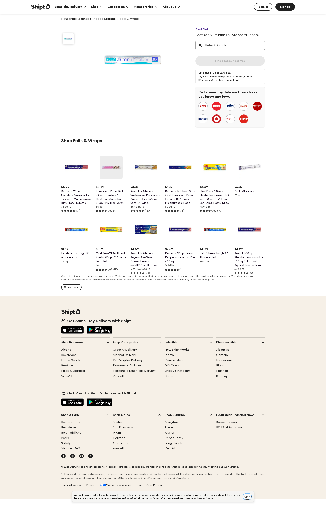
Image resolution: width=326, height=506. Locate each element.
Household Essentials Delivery (134, 370)
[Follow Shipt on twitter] (90, 456)
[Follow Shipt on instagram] (72, 456)
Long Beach (173, 443)
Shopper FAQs (71, 448)
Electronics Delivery (127, 365)
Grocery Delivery (125, 349)
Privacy (91, 485)
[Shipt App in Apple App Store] (72, 330)
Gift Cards (172, 365)
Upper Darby (174, 437)
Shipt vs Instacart (177, 370)
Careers (222, 354)
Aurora (169, 427)
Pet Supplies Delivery (128, 360)
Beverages (68, 354)
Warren (170, 432)
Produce (67, 365)
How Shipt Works (177, 349)
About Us (222, 349)
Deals (169, 376)
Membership (174, 360)
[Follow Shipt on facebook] (63, 456)
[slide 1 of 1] (68, 38)
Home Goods (70, 360)
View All (66, 376)
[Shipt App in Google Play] (99, 330)
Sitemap (222, 376)
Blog (219, 365)
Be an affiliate (71, 432)
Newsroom (224, 360)
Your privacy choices (119, 485)
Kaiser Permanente (229, 422)
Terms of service (71, 485)
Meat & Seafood (73, 370)
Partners (222, 370)
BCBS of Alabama (229, 427)
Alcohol (66, 349)
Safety (66, 443)
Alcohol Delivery (124, 354)
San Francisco (123, 427)
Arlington (171, 422)
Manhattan (121, 443)
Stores (169, 354)
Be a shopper (70, 422)
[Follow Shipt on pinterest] (81, 456)
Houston (119, 437)
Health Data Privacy (149, 485)
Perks (65, 437)
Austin (117, 422)
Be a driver (68, 427)
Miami (117, 432)
